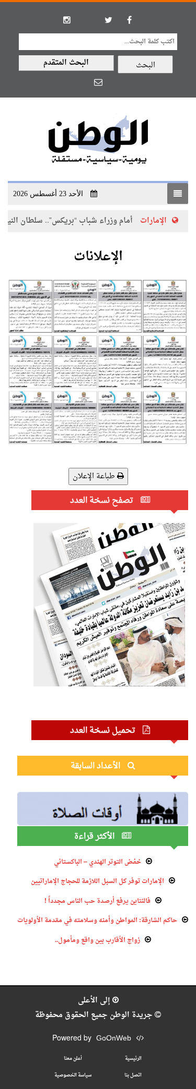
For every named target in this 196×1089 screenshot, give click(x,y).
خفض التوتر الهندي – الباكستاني (97, 862)
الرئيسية (133, 1058)
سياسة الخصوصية (72, 1075)
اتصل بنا (133, 1075)
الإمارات (164, 221)
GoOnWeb (113, 1039)
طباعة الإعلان (95, 476)
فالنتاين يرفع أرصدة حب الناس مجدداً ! (97, 901)
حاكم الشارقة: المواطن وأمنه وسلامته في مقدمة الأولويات (97, 920)
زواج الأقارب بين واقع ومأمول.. (97, 940)
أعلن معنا (73, 1058)
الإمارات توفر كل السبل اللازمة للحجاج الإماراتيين (97, 881)
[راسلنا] (98, 81)
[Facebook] (129, 19)
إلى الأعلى (95, 1001)
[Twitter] (108, 19)
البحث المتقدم (66, 63)
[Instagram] (66, 19)
